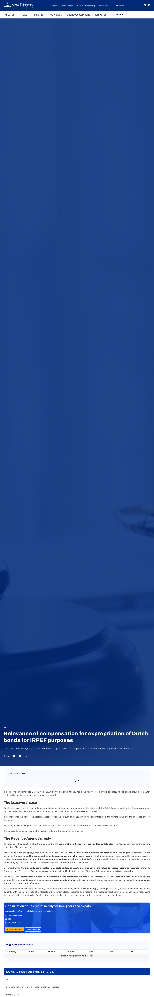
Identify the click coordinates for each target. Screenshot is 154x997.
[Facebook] (149, 5)
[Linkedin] (145, 5)
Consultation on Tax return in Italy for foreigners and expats (48, 911)
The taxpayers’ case (17, 781)
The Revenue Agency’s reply (21, 786)
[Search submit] (147, 14)
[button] (121, 6)
